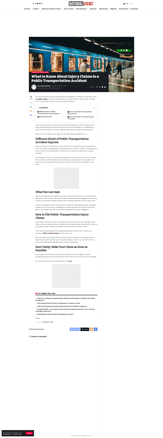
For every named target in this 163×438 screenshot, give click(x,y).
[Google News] (40, 3)
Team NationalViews (44, 86)
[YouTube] (37, 3)
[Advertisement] (81, 23)
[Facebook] (33, 3)
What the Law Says (45, 116)
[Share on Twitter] (99, 87)
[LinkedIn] (42, 3)
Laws (51, 322)
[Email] (102, 87)
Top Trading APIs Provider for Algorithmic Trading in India (58, 303)
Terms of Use (17, 434)
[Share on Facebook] (97, 87)
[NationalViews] (81, 3)
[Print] (105, 87)
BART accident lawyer (51, 233)
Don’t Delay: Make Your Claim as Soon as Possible (81, 118)
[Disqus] (63, 361)
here (70, 261)
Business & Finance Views (40, 72)
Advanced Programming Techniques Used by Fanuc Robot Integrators (62, 306)
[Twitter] (35, 3)
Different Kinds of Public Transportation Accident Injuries (49, 112)
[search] (124, 3)
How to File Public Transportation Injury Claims (80, 112)
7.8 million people (41, 99)
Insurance (46, 322)
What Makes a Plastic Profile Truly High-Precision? (55, 314)
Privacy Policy (7, 434)
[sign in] (30, 4)
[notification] (122, 3)
